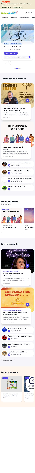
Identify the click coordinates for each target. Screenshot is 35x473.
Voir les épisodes (10, 53)
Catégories (13, 17)
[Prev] (5, 63)
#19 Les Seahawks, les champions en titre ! (16, 57)
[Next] (9, 63)
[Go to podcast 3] (16, 68)
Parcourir (5, 17)
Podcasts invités (6, 7)
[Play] (29, 57)
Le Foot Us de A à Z (10, 47)
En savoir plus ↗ (18, 7)
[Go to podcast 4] (18, 68)
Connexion (29, 12)
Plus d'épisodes (7, 360)
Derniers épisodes (24, 17)
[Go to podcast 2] (15, 68)
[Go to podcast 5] (19, 68)
